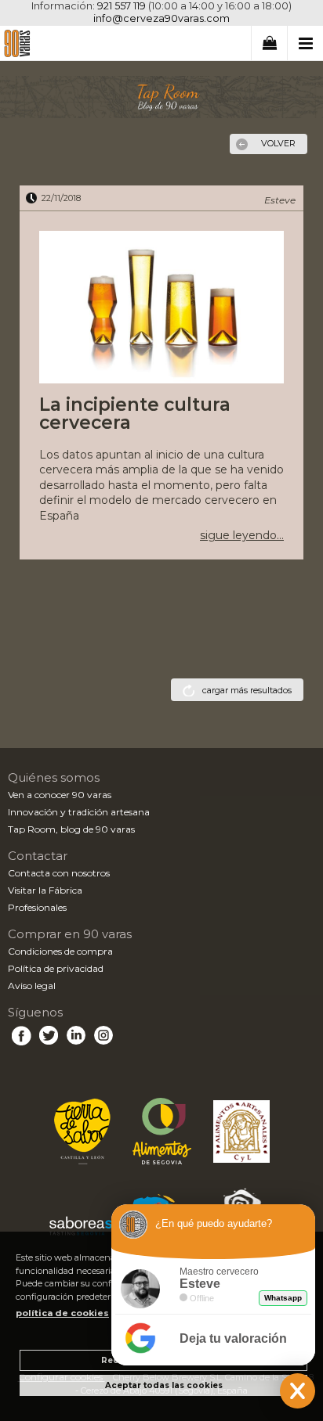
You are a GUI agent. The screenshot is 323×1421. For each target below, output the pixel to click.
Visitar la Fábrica (45, 890)
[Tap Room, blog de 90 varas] (161, 97)
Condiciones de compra (60, 951)
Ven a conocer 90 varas (59, 794)
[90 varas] (17, 46)
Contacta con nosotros (59, 873)
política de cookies (62, 1313)
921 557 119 (121, 6)
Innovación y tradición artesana (79, 812)
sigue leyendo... (242, 535)
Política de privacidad (55, 968)
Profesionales (37, 907)
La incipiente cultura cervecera (134, 413)
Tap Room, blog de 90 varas (71, 829)
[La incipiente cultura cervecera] (161, 309)
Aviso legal (32, 985)
